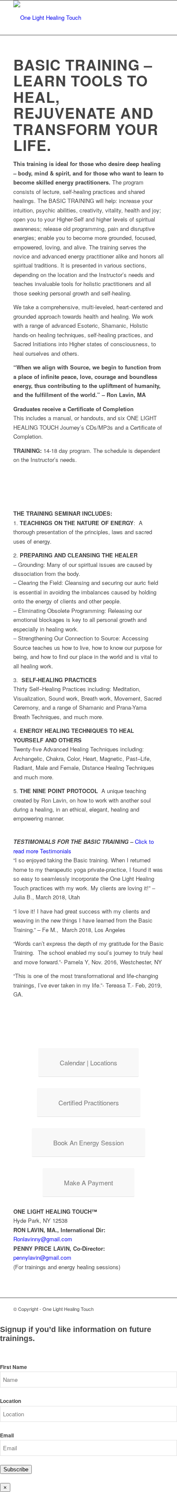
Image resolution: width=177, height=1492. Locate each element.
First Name (13, 1367)
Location (10, 1401)
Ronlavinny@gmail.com (42, 1239)
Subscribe (15, 1469)
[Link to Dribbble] (157, 1308)
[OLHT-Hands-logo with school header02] (73, 17)
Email (7, 1435)
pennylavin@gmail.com (42, 1257)
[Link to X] (144, 1308)
